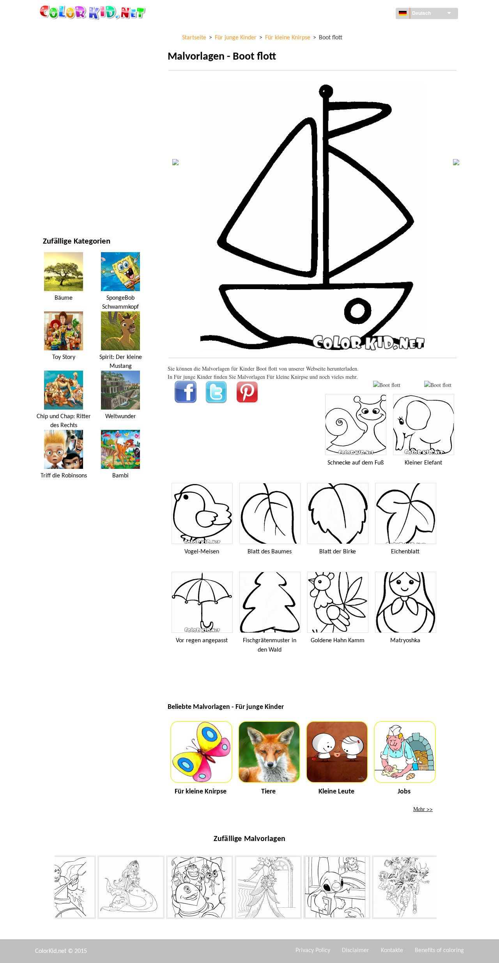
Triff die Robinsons (64, 476)
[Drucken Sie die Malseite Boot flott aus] (386, 385)
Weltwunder (120, 416)
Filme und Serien (64, 191)
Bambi (120, 476)
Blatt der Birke (337, 552)
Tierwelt (54, 79)
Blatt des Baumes (270, 552)
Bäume (64, 298)
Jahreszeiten (59, 127)
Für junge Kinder (65, 159)
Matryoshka (405, 641)
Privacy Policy (313, 950)
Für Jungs (55, 143)
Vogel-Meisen (201, 552)
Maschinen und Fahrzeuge (77, 31)
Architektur (59, 63)
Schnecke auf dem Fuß (355, 463)
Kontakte (392, 950)
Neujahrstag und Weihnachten (83, 175)
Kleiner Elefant (423, 463)
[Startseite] (93, 12)
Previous (49, 889)
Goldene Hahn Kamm (338, 641)
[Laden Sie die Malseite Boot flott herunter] (437, 385)
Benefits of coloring (439, 950)
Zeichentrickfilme (66, 95)
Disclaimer (355, 950)
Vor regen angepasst (202, 641)
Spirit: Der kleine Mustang (120, 361)
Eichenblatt (405, 552)
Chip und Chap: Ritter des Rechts (64, 420)
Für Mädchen (60, 111)
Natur (50, 207)
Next (442, 889)
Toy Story (63, 357)
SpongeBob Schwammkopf (120, 302)
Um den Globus (62, 47)
